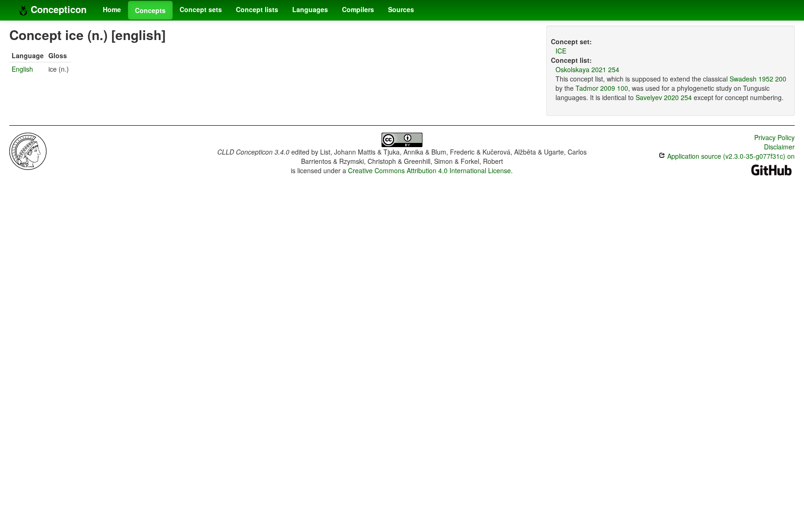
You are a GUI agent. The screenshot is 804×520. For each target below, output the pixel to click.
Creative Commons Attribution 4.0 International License (429, 170)
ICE (561, 50)
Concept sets (201, 9)
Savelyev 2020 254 (664, 97)
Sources (401, 9)
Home (112, 9)
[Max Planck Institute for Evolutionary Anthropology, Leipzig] (28, 150)
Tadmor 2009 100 (602, 88)
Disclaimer (779, 146)
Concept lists (257, 9)
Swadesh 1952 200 (758, 78)
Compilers (358, 9)
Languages (310, 9)
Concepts (150, 10)
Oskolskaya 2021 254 (587, 69)
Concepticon (57, 9)
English (22, 69)
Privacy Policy (774, 137)
